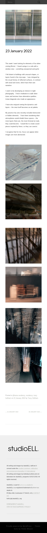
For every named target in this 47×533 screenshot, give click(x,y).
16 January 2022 (11, 412)
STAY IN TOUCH (12, 507)
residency (29, 395)
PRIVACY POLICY (24, 507)
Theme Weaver (27, 529)
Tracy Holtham (33, 398)
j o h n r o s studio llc (26, 485)
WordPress (27, 526)
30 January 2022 (35, 412)
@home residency (19, 395)
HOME (9, 504)
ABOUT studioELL (18, 504)
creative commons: (24, 468)
